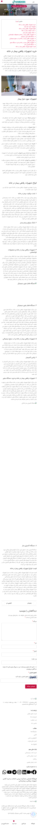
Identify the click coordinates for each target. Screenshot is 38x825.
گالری (35, 735)
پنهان (17, 21)
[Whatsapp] (4, 772)
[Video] (29, 772)
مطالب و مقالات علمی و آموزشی (19, 6)
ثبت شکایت (34, 720)
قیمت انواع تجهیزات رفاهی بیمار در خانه (26, 47)
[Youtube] (9, 772)
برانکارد (35, 759)
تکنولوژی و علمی (32, 738)
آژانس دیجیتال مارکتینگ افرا (15, 813)
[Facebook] (34, 772)
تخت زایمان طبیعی (32, 762)
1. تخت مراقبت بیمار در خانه (28, 31)
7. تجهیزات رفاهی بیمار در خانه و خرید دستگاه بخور (23, 43)
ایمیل (35, 651)
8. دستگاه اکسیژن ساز (30, 45)
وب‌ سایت (34, 659)
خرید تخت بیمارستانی (31, 753)
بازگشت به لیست (19, 603)
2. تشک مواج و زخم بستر (29, 33)
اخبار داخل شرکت (32, 741)
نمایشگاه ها (34, 732)
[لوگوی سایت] (19, 2)
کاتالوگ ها (34, 744)
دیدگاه (34, 621)
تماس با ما (34, 723)
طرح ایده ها (33, 717)
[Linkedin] (24, 772)
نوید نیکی (24, 13)
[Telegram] (14, 772)
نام (35, 643)
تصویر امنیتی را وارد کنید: (21, 677)
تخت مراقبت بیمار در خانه (26, 193)
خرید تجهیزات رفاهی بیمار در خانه (27, 25)
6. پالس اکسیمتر (31, 41)
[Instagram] (19, 772)
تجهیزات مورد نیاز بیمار (30, 27)
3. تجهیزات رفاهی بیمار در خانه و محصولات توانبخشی (22, 35)
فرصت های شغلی (32, 714)
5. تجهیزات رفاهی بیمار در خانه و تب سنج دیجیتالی (23, 39)
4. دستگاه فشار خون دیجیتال (28, 37)
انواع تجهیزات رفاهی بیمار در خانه (27, 29)
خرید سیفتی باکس (32, 756)
